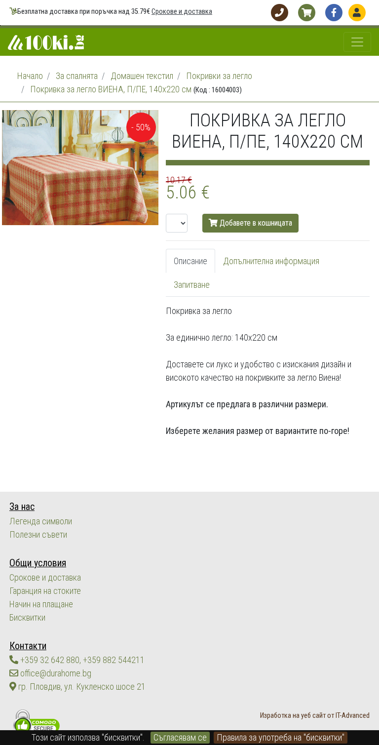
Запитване (192, 284)
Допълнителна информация (271, 261)
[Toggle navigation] (357, 42)
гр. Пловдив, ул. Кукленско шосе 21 (81, 686)
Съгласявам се (180, 737)
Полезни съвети (38, 534)
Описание (190, 261)
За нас (22, 506)
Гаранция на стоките (45, 591)
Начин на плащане (41, 604)
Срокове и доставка (182, 11)
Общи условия (37, 563)
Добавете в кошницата (255, 223)
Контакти (27, 646)
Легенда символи (40, 521)
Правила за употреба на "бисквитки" (280, 737)
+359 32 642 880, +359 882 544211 (81, 660)
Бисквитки (27, 617)
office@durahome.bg (54, 673)
